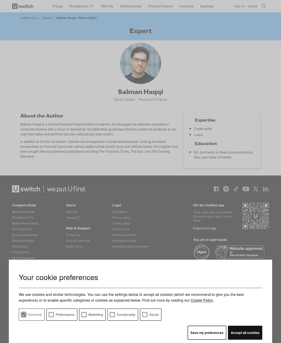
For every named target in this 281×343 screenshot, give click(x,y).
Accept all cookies (245, 332)
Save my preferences (206, 332)
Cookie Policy (202, 300)
